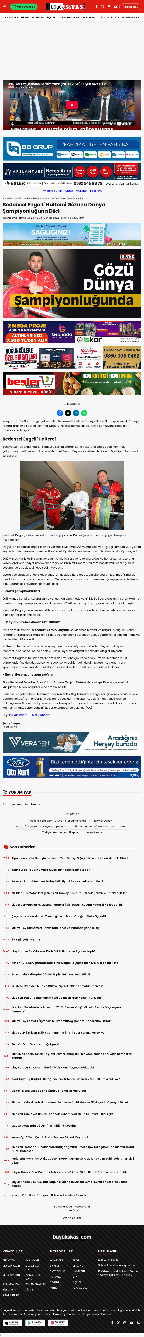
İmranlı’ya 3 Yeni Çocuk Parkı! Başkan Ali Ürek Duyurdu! (49, 1137)
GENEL (18, 198)
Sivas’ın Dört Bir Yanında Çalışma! (35, 1044)
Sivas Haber (19, 715)
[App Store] (12, 1323)
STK (75, 1277)
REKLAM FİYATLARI (35, 1284)
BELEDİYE (78, 1266)
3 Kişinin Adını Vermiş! (26, 939)
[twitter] (102, 6)
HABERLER (38, 17)
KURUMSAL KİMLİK (12, 1284)
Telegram (96, 191)
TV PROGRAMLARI (69, 17)
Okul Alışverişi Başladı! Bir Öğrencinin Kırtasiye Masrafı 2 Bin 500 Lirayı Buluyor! (65, 1079)
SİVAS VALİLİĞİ (58, 1271)
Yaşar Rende (94, 832)
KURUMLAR (56, 1277)
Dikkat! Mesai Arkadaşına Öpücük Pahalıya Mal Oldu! (48, 1091)
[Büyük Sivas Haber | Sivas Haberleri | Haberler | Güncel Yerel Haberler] (65, 7)
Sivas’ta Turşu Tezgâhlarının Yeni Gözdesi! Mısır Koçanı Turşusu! (56, 998)
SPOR (76, 1260)
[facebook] (96, 6)
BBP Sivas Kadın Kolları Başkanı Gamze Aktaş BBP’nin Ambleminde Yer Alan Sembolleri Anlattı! (71, 1056)
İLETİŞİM (104, 17)
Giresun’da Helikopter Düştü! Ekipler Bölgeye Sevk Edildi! (50, 974)
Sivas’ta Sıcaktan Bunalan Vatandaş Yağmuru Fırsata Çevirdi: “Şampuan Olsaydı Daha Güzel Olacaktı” (72, 1149)
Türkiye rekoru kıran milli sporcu (61, 832)
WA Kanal (81, 191)
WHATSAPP (56, 1260)
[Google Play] (35, 1323)
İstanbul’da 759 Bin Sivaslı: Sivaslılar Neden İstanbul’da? (50, 870)
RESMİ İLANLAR (130, 17)
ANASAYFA (11, 17)
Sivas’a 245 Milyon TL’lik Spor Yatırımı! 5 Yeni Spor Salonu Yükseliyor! (59, 1032)
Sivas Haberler (41, 715)
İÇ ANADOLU (80, 1287)
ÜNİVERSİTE (79, 1271)
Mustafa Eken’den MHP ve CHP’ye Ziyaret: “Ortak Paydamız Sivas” (57, 986)
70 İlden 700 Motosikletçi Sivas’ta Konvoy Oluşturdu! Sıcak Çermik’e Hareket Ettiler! (69, 893)
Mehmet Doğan (102, 820)
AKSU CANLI (32, 1260)
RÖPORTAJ (89, 17)
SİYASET (54, 1266)
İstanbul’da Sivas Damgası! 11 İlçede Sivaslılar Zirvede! (49, 1195)
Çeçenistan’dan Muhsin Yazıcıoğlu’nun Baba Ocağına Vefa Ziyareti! (58, 916)
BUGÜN (25, 17)
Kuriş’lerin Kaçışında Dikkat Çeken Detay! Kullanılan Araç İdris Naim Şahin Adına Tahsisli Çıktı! (72, 1161)
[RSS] (138, 1322)
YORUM (54, 1282)
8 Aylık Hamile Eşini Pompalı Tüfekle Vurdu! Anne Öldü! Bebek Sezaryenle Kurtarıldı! (69, 1172)
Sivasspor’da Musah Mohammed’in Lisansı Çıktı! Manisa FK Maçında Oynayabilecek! (70, 1102)
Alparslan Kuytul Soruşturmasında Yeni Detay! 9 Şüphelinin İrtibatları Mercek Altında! (71, 858)
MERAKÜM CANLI (12, 1275)
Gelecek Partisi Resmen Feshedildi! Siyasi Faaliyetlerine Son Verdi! (57, 881)
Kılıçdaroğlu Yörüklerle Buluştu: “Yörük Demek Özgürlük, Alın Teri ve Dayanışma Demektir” (66, 1009)
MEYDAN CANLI (11, 1266)
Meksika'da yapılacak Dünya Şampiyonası (41, 826)
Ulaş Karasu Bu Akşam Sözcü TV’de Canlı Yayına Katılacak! (52, 1067)
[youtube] (115, 6)
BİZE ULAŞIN (9, 1289)
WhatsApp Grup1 (52, 191)
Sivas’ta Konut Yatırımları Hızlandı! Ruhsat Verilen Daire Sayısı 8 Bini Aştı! (62, 1114)
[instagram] (109, 6)
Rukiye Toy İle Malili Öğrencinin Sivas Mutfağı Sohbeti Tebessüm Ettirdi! (61, 1021)
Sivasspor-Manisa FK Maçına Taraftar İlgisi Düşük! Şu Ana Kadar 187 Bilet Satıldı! (67, 905)
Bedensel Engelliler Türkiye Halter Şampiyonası (58, 820)
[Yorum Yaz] (1, 1335)
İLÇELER (50, 17)
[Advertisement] (72, 53)
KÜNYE (115, 17)
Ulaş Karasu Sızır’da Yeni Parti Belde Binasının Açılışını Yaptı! (53, 951)
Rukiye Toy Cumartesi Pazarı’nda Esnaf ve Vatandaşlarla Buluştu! (57, 928)
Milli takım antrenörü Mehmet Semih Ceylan (99, 826)
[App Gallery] (58, 1323)
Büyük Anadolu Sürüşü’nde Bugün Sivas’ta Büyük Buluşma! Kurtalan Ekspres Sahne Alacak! (69, 1184)
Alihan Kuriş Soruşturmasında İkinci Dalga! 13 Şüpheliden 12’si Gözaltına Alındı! (65, 963)
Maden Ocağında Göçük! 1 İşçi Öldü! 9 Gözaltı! (43, 1125)
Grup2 (69, 191)
